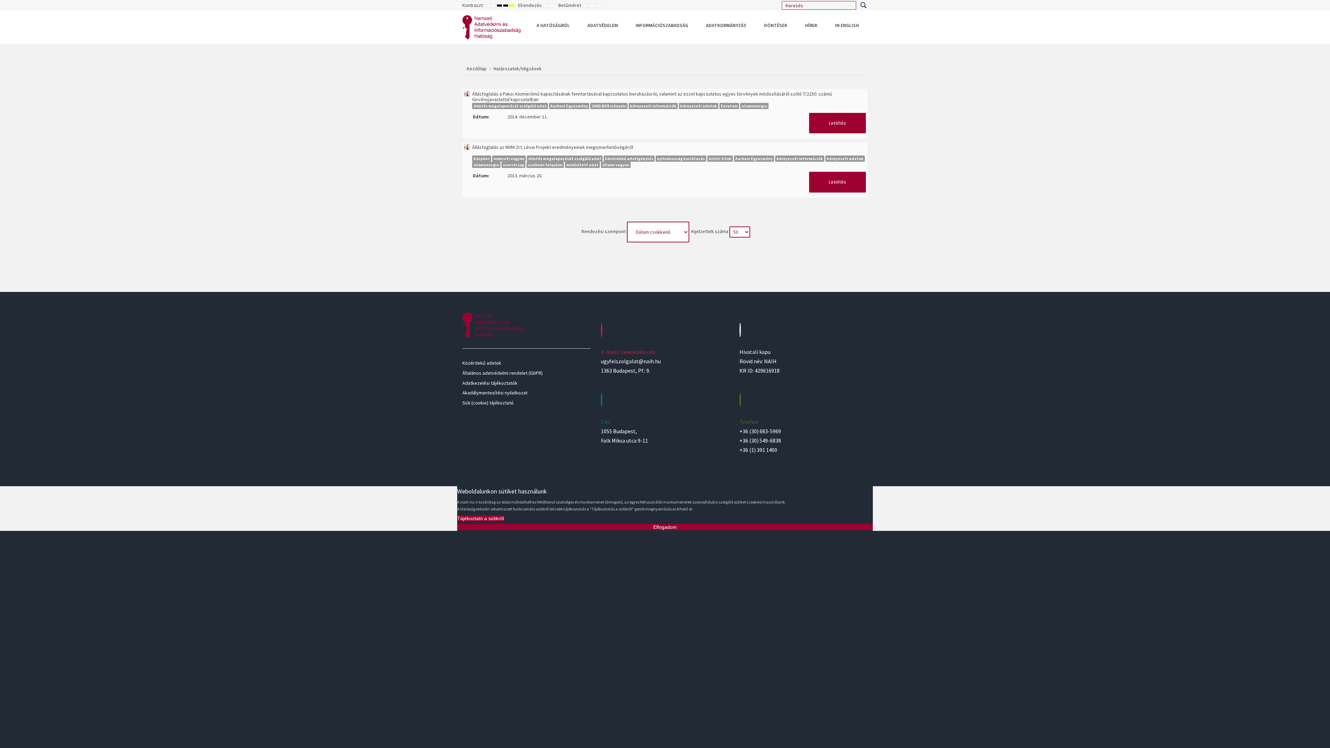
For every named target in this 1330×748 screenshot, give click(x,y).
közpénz (481, 158)
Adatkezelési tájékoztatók (489, 383)
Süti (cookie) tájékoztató (488, 403)
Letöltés (837, 123)
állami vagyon (615, 164)
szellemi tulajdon (545, 164)
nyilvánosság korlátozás (681, 158)
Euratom (729, 105)
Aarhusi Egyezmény (569, 105)
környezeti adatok (698, 105)
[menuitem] (553, 25)
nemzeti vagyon (509, 158)
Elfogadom (665, 527)
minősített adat (582, 164)
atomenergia (754, 105)
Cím (605, 421)
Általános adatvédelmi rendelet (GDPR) (502, 373)
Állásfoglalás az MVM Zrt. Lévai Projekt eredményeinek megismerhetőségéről (552, 147)
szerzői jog (513, 164)
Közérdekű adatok (481, 363)
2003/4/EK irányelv (609, 105)
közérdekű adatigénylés (629, 158)
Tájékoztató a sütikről (480, 518)
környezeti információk (653, 105)
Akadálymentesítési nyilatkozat (494, 393)
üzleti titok (720, 158)
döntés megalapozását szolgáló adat (510, 105)
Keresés (863, 5)
